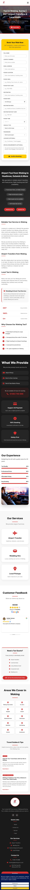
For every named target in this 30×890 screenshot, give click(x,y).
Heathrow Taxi (9, 209)
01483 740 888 (16, 859)
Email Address (8, 66)
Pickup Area (7, 79)
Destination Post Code (10, 111)
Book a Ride (16, 27)
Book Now (15, 873)
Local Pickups (16, 850)
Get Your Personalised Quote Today (16, 677)
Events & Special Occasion (16, 848)
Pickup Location (8, 72)
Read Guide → (6, 768)
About (15, 824)
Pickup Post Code (9, 85)
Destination (7, 92)
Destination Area (9, 105)
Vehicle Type (7, 125)
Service (15, 830)
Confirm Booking (16, 156)
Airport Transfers (16, 843)
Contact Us (15, 827)
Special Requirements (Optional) (13, 145)
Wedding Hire (16, 845)
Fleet (15, 833)
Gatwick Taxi (21, 209)
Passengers (7, 131)
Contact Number (8, 59)
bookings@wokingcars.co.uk (16, 862)
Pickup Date (7, 98)
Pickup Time (7, 118)
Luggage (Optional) (9, 138)
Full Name (6, 53)
